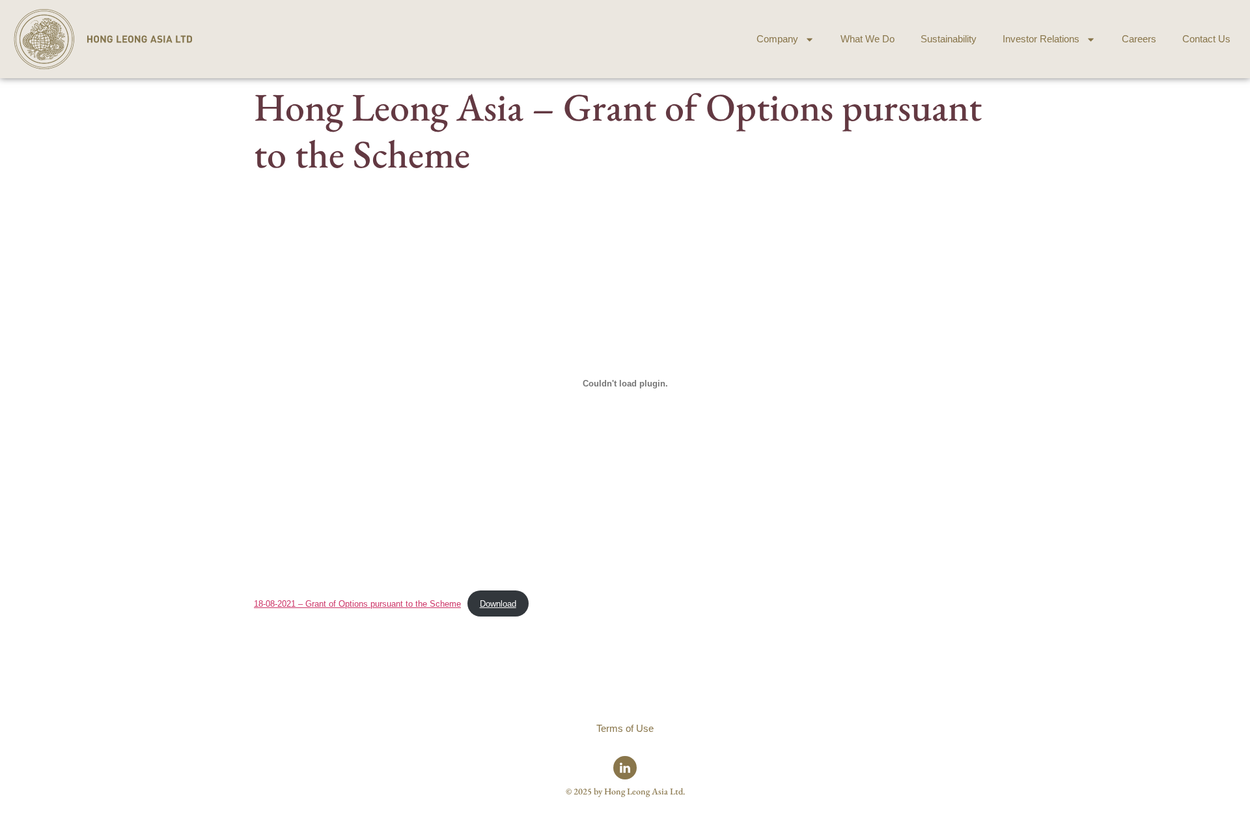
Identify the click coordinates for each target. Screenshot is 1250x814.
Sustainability (949, 38)
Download (498, 604)
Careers (1139, 38)
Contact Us (1206, 38)
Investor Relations (1041, 38)
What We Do (867, 38)
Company (777, 38)
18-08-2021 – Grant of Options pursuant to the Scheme (357, 604)
